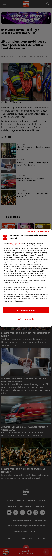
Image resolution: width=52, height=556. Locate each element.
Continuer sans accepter (37, 231)
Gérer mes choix (26, 319)
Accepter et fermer (26, 310)
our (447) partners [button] (15, 243)
